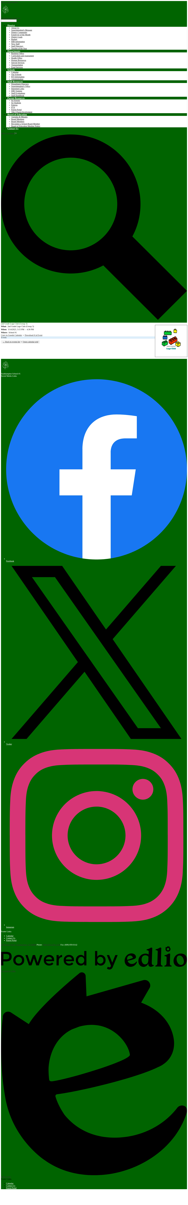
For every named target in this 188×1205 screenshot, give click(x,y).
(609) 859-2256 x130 (51, 945)
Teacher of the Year (19, 48)
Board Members (17, 121)
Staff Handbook (17, 95)
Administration (17, 79)
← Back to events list (11, 342)
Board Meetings (17, 119)
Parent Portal (16, 110)
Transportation (17, 65)
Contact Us (10, 938)
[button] (11, 25)
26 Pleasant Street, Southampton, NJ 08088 (18, 945)
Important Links (17, 89)
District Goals (16, 37)
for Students (16, 103)
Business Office (17, 53)
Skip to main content (9, 2)
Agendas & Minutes (19, 117)
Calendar (15, 72)
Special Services (17, 63)
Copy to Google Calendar (11, 335)
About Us (15, 28)
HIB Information (18, 42)
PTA (13, 107)
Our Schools (16, 74)
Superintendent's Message (21, 30)
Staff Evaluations (18, 93)
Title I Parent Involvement (21, 112)
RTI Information (17, 77)
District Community (19, 32)
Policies (14, 105)
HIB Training (16, 91)
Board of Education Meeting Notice (25, 126)
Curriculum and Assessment (22, 56)
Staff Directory (17, 46)
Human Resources (18, 60)
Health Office (16, 58)
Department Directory (20, 84)
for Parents (15, 100)
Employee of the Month (20, 35)
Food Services (17, 67)
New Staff (15, 44)
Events (4, 337)
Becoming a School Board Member (25, 124)
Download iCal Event (33, 335)
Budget (14, 39)
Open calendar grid (30, 342)
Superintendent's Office (20, 86)
